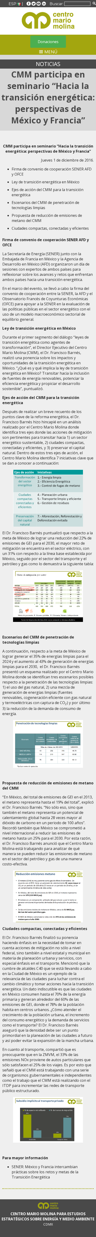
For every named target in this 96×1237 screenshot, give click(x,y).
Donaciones (48, 41)
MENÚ (50, 52)
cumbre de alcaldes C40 (22, 968)
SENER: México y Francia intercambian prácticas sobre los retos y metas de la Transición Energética (45, 1172)
